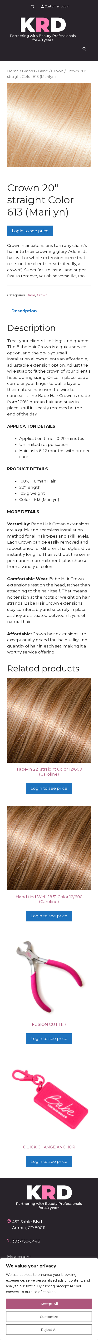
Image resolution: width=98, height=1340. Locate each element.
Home (13, 71)
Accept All (49, 1304)
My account (19, 1256)
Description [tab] (24, 310)
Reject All (49, 1330)
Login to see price (30, 230)
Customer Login (56, 6)
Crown (57, 71)
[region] (49, 1299)
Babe (43, 71)
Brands (28, 71)
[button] (84, 49)
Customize (49, 1317)
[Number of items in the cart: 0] (33, 6)
